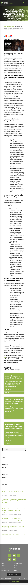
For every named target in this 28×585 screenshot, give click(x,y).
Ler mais (8, 390)
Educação (4, 467)
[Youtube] (14, 555)
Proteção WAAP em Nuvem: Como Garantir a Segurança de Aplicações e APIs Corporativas (13, 426)
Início (5, 26)
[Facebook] (18, 555)
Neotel (4, 471)
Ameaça (4, 457)
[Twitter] (9, 559)
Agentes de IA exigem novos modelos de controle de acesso (13, 377)
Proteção (4, 477)
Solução (4, 484)
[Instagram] (9, 555)
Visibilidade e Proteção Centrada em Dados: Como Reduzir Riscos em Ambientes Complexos (14, 401)
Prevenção (5, 474)
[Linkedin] (14, 559)
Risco (3, 481)
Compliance (5, 464)
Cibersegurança (10, 26)
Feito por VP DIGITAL (14, 581)
